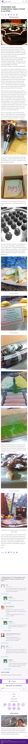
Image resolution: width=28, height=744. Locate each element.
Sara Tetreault (10, 606)
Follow (14, 681)
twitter (5, 704)
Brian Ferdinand (23, 741)
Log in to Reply (4, 594)
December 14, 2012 (9, 607)
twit (8, 14)
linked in (9, 708)
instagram (14, 704)
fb (5, 14)
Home (14, 694)
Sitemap (9, 740)
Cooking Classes (14, 701)
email (14, 708)
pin (11, 14)
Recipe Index (14, 698)
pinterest (9, 704)
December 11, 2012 (11, 661)
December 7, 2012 (9, 647)
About (14, 696)
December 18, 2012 (11, 598)
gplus (14, 14)
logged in (9, 675)
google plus (23, 704)
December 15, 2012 (9, 586)
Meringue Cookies (13, 640)
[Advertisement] (14, 564)
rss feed (18, 708)
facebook (18, 704)
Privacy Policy (3, 740)
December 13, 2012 (9, 635)
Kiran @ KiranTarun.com (13, 634)
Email (2, 688)
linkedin (16, 14)
